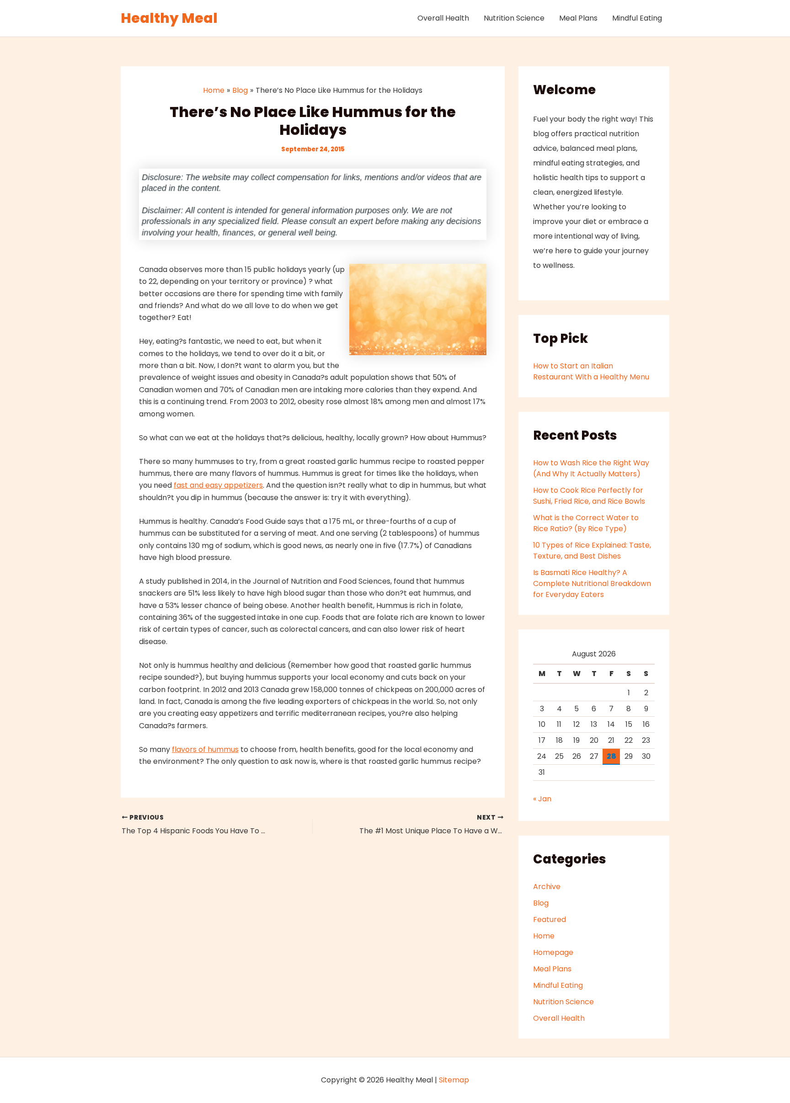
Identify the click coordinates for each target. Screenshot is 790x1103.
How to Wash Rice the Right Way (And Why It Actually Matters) (591, 468)
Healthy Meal (169, 18)
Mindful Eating (637, 18)
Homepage (553, 952)
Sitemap (454, 1080)
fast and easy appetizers (218, 485)
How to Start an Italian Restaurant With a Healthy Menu (591, 371)
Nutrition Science (514, 18)
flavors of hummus (205, 749)
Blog (541, 903)
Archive (546, 886)
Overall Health (443, 18)
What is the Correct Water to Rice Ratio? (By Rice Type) (586, 523)
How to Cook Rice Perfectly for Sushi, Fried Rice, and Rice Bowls (589, 495)
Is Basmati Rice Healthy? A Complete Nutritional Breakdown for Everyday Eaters (592, 583)
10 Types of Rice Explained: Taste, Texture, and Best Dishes (592, 550)
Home (544, 936)
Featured (549, 919)
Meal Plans (578, 18)
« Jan (542, 799)
